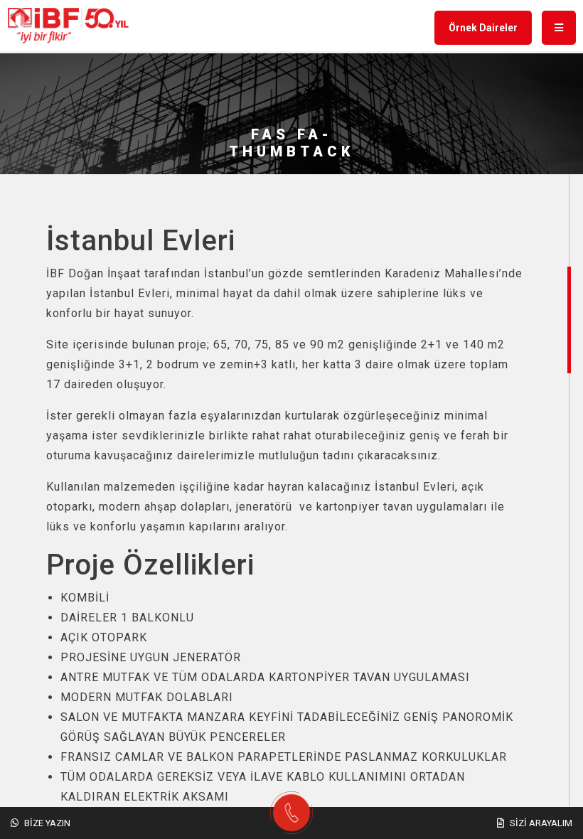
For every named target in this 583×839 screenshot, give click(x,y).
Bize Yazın (46, 823)
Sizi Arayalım (540, 823)
